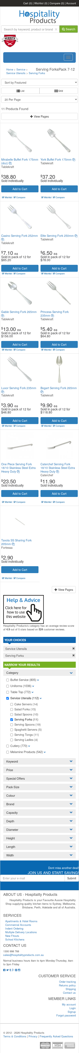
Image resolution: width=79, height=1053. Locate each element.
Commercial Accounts (18, 925)
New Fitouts (12, 936)
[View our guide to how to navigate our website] (23, 609)
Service (21, 69)
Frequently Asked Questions (56, 1036)
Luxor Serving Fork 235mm (18, 388)
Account (71, 3)
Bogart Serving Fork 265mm (59, 388)
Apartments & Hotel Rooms (21, 921)
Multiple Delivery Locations (21, 932)
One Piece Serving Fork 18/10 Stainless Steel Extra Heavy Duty (18, 467)
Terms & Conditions (14, 1036)
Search (70, 29)
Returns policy (67, 985)
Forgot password (66, 1015)
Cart (27, 3)
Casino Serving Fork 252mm (19, 236)
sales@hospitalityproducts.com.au (23, 955)
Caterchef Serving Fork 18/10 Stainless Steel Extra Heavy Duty (58, 467)
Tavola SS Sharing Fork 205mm (16, 542)
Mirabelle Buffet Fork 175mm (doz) (19, 161)
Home (9, 69)
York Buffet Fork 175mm (56, 159)
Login (72, 1008)
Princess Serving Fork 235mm (55, 313)
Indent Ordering (14, 928)
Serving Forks (37, 73)
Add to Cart (20, 189)
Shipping (71, 989)
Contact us (69, 993)
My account (69, 1004)
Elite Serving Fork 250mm (58, 236)
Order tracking (67, 982)
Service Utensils (16, 73)
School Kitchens (15, 939)
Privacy (33, 1036)
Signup (72, 1012)
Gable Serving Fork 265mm (19, 312)
